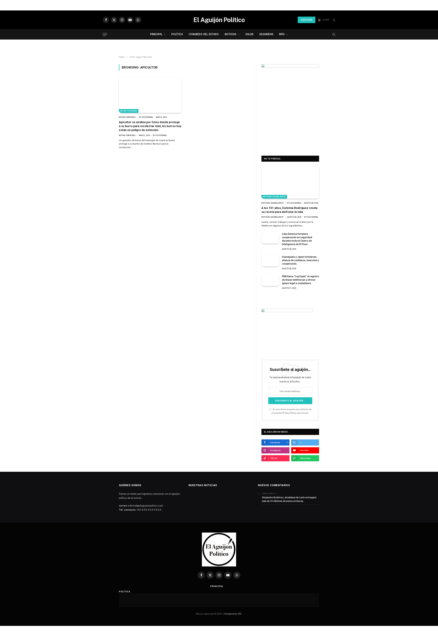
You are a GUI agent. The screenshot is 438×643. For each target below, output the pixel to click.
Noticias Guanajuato (274, 197)
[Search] (333, 34)
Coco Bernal (147, 117)
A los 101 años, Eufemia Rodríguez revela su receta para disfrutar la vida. (289, 210)
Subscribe (306, 20)
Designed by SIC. (233, 614)
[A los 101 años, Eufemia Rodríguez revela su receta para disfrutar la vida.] (290, 182)
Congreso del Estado (204, 34)
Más (282, 34)
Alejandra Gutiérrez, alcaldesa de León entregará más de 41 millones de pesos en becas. (289, 499)
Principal (156, 34)
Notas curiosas (128, 111)
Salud (250, 34)
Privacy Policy (290, 413)
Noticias (231, 34)
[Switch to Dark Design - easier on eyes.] (333, 19)
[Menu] (105, 34)
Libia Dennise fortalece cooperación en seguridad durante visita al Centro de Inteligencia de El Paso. (297, 239)
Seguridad (266, 34)
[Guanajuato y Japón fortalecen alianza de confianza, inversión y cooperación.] (270, 260)
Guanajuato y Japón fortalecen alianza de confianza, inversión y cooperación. (300, 260)
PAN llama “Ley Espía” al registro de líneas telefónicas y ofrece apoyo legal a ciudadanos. (300, 280)
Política (177, 34)
